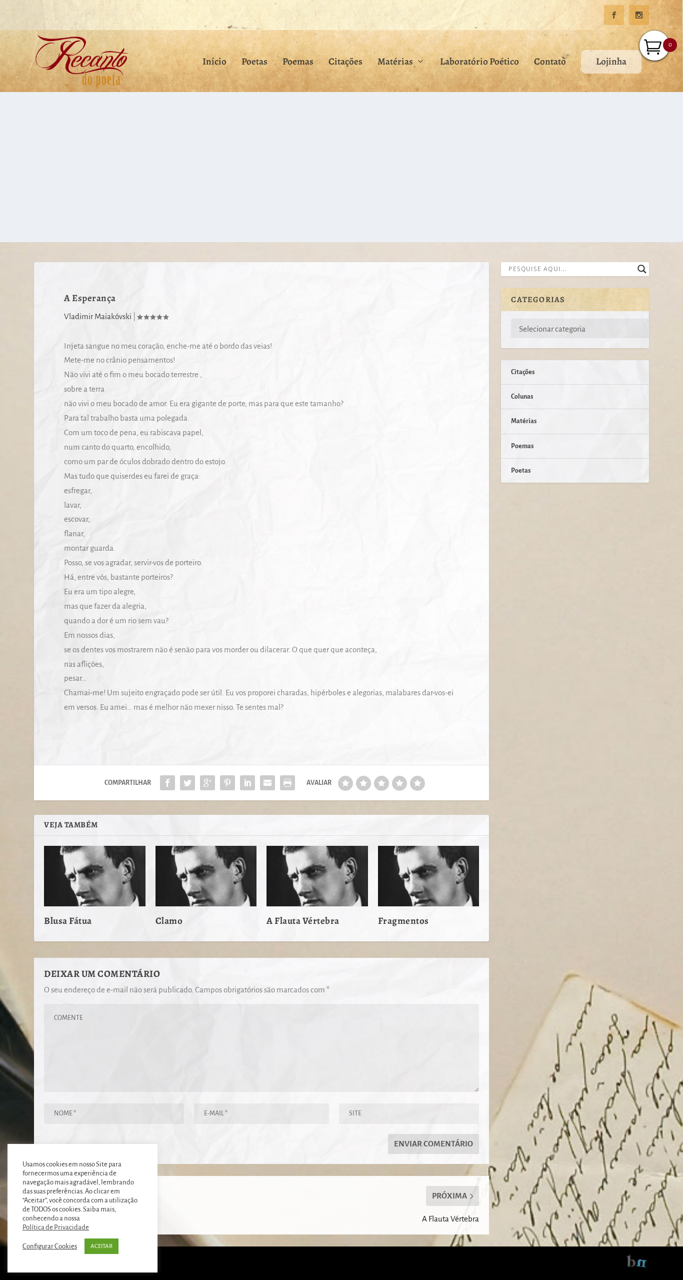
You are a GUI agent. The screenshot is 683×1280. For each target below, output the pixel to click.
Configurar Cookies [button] (49, 1246)
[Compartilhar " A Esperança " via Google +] (208, 783)
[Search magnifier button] (642, 269)
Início (214, 63)
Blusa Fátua (68, 920)
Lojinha (611, 62)
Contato (550, 63)
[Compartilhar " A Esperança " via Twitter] (188, 783)
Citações (345, 63)
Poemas (298, 63)
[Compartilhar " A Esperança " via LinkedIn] (248, 783)
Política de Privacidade (55, 1227)
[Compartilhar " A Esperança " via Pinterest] (228, 783)
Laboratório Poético (479, 63)
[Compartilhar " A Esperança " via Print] (288, 783)
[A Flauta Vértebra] (317, 876)
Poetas (255, 63)
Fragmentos (403, 920)
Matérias (395, 63)
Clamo (169, 920)
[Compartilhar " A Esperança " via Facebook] (168, 783)
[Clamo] (206, 876)
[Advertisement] (342, 167)
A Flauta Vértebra (303, 920)
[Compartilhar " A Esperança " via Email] (268, 783)
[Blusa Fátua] (95, 876)
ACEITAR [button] (101, 1246)
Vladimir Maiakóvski (98, 316)
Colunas (522, 396)
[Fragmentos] (429, 876)
